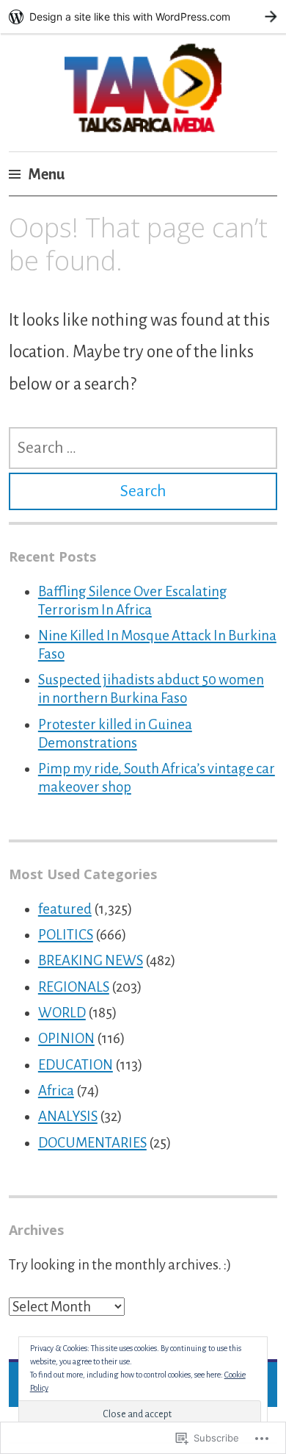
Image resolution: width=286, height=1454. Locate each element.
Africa (56, 1090)
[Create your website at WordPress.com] (143, 16)
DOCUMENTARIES (92, 1142)
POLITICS (65, 934)
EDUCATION (75, 1064)
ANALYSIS (68, 1116)
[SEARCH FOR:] (143, 448)
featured (65, 909)
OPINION (66, 1038)
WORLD (62, 1012)
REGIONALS (73, 987)
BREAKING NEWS (90, 960)
